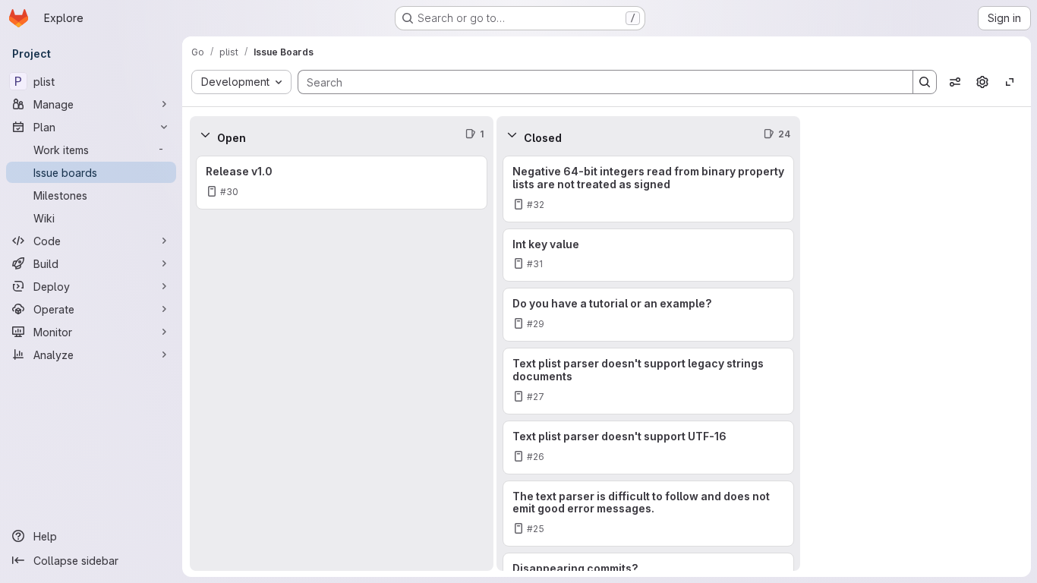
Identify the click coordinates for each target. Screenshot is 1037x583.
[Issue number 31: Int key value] (648, 255)
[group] (341, 362)
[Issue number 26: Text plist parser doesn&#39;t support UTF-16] (648, 447)
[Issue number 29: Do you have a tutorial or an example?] (648, 314)
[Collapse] (205, 134)
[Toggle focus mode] (1010, 82)
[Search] (924, 82)
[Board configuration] (982, 82)
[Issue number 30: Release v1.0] (342, 182)
